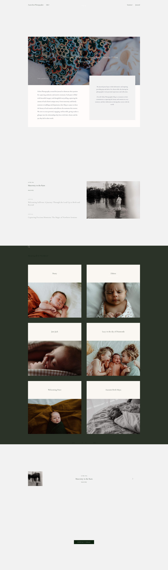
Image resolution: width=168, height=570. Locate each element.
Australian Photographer (36, 5)
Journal (137, 5)
